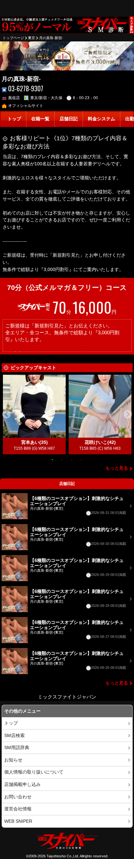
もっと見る (116, 468)
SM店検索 (14, 735)
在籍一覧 (40, 118)
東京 (31, 38)
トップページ (13, 38)
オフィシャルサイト (25, 105)
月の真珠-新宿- (51, 38)
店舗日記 (69, 118)
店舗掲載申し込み (22, 784)
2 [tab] (62, 459)
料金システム (101, 118)
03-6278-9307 (25, 88)
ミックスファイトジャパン (67, 697)
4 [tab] (81, 459)
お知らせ (13, 760)
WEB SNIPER (18, 821)
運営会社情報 (18, 808)
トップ (14, 118)
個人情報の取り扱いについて (33, 772)
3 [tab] (72, 459)
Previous (6, 414)
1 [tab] (52, 459)
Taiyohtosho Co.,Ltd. (63, 856)
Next (128, 414)
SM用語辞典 (16, 747)
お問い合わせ (18, 796)
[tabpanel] (34, 414)
